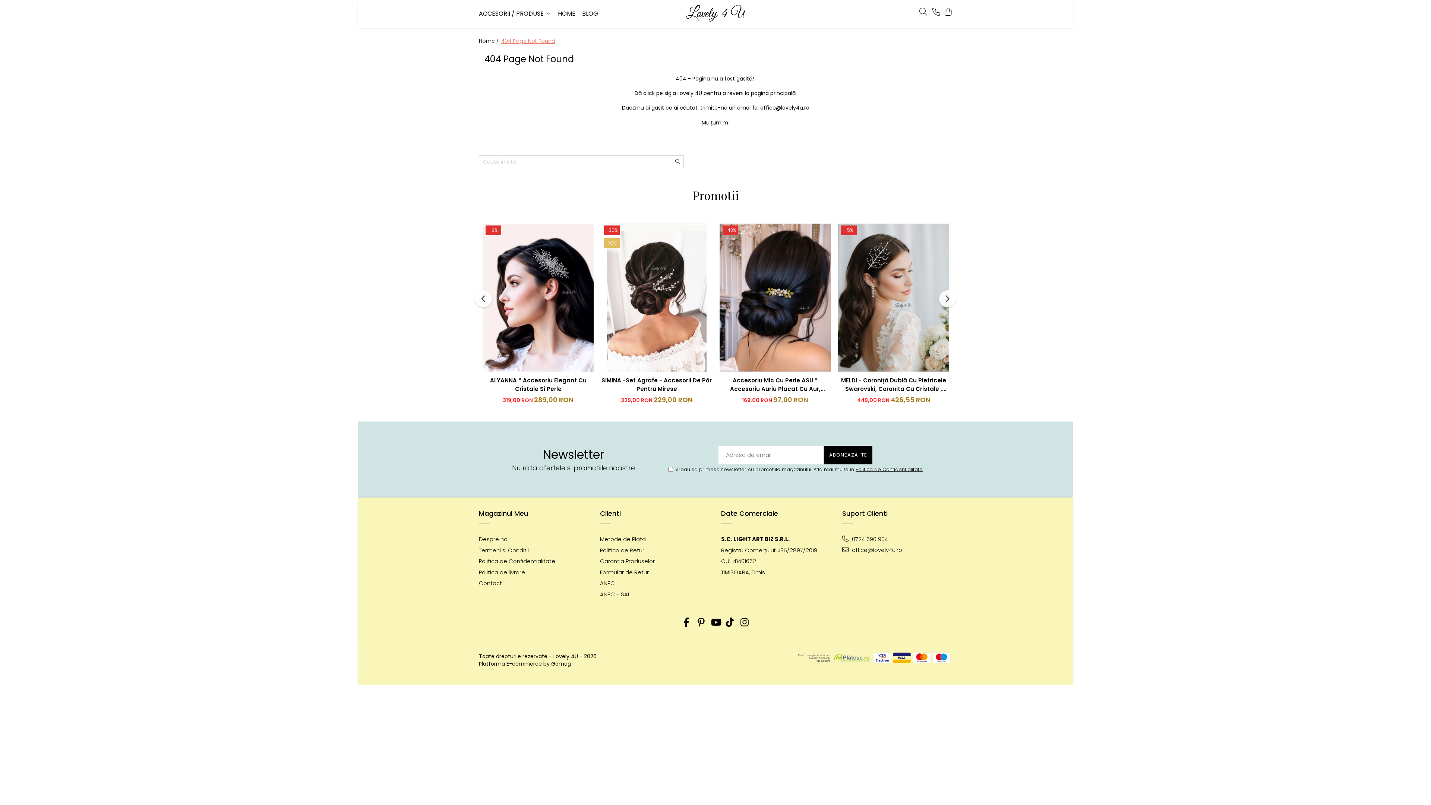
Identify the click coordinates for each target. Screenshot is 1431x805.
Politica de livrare (502, 572)
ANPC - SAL (615, 594)
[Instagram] (744, 622)
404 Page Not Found (528, 41)
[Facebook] (686, 622)
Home (566, 13)
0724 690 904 (869, 539)
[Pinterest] (701, 622)
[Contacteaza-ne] (936, 12)
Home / (489, 41)
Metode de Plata (623, 539)
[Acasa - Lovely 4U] (716, 14)
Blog (590, 13)
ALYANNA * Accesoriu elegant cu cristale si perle (538, 384)
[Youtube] (715, 622)
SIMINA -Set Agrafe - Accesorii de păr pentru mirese (656, 384)
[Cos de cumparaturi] (948, 12)
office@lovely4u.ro (876, 550)
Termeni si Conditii (504, 550)
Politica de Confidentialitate (889, 469)
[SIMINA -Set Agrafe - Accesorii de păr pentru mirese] (656, 297)
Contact (490, 583)
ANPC (607, 583)
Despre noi (494, 539)
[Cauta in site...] (923, 12)
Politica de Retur (622, 550)
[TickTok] (730, 622)
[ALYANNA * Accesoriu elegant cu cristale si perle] (538, 297)
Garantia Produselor (627, 561)
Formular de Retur (624, 572)
